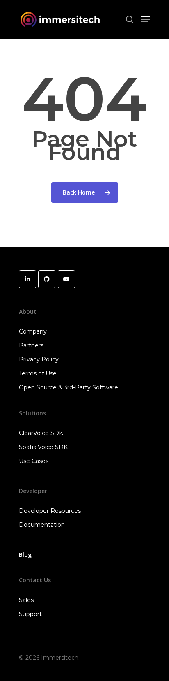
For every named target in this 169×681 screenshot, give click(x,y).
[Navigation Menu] (145, 19)
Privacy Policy (39, 359)
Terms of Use (38, 373)
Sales (26, 600)
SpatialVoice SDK (43, 447)
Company (33, 331)
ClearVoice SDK (41, 433)
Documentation (42, 524)
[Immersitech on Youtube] (66, 279)
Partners (31, 345)
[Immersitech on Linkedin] (27, 279)
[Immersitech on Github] (46, 279)
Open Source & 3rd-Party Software (68, 387)
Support (30, 614)
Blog (25, 554)
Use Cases (33, 461)
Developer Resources (50, 510)
